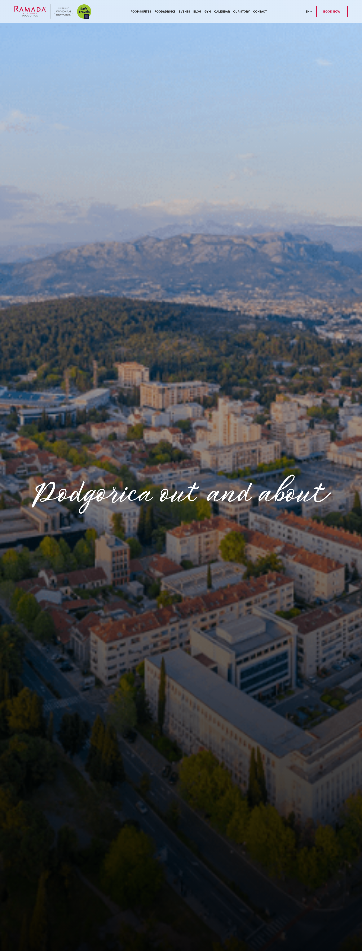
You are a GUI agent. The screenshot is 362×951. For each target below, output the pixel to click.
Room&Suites (141, 11)
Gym (207, 11)
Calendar (222, 11)
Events (184, 11)
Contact (260, 11)
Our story (241, 11)
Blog (197, 11)
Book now (332, 11)
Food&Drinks (164, 11)
